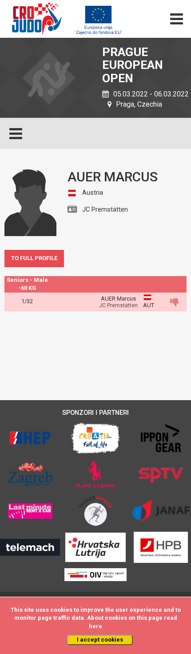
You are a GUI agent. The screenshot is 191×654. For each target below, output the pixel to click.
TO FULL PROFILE (34, 258)
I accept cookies (100, 639)
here (95, 626)
